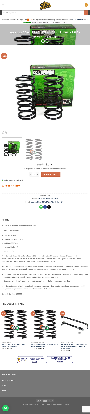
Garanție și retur (8, 380)
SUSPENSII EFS (53, 37)
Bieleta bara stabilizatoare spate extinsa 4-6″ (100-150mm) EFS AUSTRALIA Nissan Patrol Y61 (74, 346)
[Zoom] (4, 133)
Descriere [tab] (5, 220)
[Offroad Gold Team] (45, 5)
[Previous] (6, 92)
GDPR (4, 385)
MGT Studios (64, 404)
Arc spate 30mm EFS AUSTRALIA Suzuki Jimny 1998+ (48, 202)
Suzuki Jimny (53, 198)
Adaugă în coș (51, 174)
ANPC (4, 390)
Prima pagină (37, 37)
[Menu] (3, 5)
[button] (5, 408)
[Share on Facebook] (45, 207)
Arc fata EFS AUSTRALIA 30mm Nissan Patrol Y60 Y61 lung (44, 345)
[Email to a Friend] (49, 207)
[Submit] (86, 12)
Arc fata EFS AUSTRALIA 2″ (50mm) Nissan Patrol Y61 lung (14, 345)
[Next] (84, 92)
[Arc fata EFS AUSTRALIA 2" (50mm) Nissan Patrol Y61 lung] (15, 324)
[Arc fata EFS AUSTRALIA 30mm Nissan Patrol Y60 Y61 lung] (45, 324)
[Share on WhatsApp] (41, 207)
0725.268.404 (78, 19)
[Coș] (86, 5)
